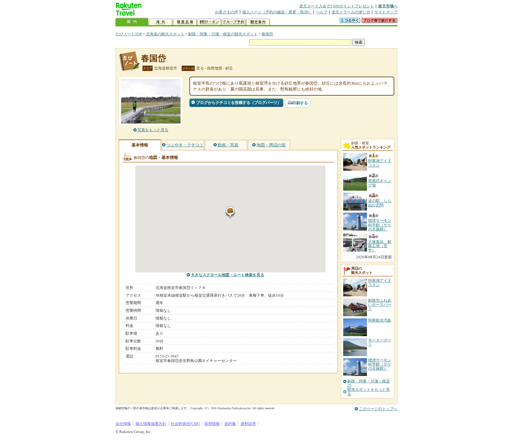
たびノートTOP (128, 34)
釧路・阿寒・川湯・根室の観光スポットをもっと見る (368, 387)
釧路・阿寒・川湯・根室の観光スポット (223, 34)
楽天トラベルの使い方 (351, 12)
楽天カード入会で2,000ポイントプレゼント (336, 6)
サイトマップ (386, 12)
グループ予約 (234, 22)
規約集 (230, 423)
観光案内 (258, 22)
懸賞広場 (185, 22)
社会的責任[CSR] (185, 423)
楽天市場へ (388, 6)
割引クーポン (209, 22)
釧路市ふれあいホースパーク (379, 304)
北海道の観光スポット (165, 34)
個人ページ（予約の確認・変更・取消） (277, 12)
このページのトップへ (378, 409)
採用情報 (212, 423)
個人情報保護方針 (150, 423)
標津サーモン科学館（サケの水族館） (379, 364)
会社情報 (123, 423)
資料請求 (248, 423)
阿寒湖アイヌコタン (379, 282)
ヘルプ (321, 12)
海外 (160, 22)
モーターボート (379, 342)
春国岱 (267, 34)
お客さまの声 (226, 12)
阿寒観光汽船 (379, 320)
